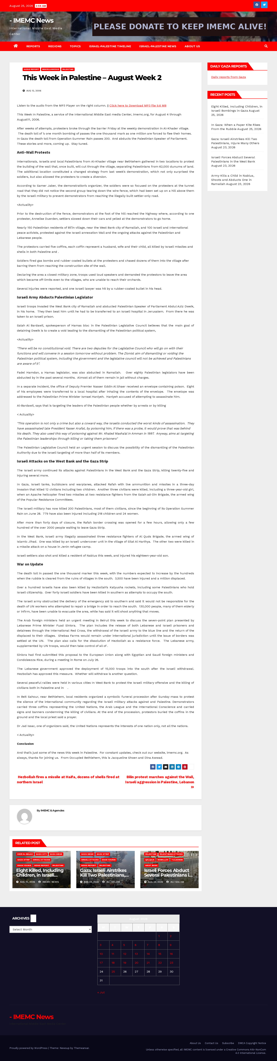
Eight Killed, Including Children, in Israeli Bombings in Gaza (39, 875)
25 (113, 971)
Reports (33, 46)
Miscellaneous (50, 69)
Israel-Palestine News (157, 46)
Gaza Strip (23, 860)
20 (136, 962)
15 (159, 954)
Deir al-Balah (25, 854)
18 (113, 962)
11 (113, 954)
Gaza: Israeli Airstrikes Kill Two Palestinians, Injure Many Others (103, 875)
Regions (55, 46)
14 (148, 954)
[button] (266, 46)
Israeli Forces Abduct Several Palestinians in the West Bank (168, 875)
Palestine (67, 69)
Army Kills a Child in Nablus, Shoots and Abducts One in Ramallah (232, 180)
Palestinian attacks (171, 854)
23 (171, 962)
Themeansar (81, 1048)
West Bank (151, 865)
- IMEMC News (31, 20)
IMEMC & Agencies (52, 810)
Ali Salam (113, 882)
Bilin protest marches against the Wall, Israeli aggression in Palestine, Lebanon (159, 779)
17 (101, 962)
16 (171, 954)
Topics (75, 46)
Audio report (31, 69)
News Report (41, 865)
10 (101, 954)
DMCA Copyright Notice (252, 1043)
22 (160, 962)
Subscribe (228, 1043)
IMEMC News (50, 882)
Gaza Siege (56, 854)
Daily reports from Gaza (228, 77)
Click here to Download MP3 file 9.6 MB (137, 105)
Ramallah (163, 860)
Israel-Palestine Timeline (110, 46)
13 (136, 954)
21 (148, 962)
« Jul (100, 992)
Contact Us (211, 1043)
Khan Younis (24, 865)
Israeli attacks (41, 860)
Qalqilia (149, 860)
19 (124, 962)
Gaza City (41, 854)
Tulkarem (177, 860)
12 (124, 954)
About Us (192, 46)
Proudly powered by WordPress (28, 1048)
